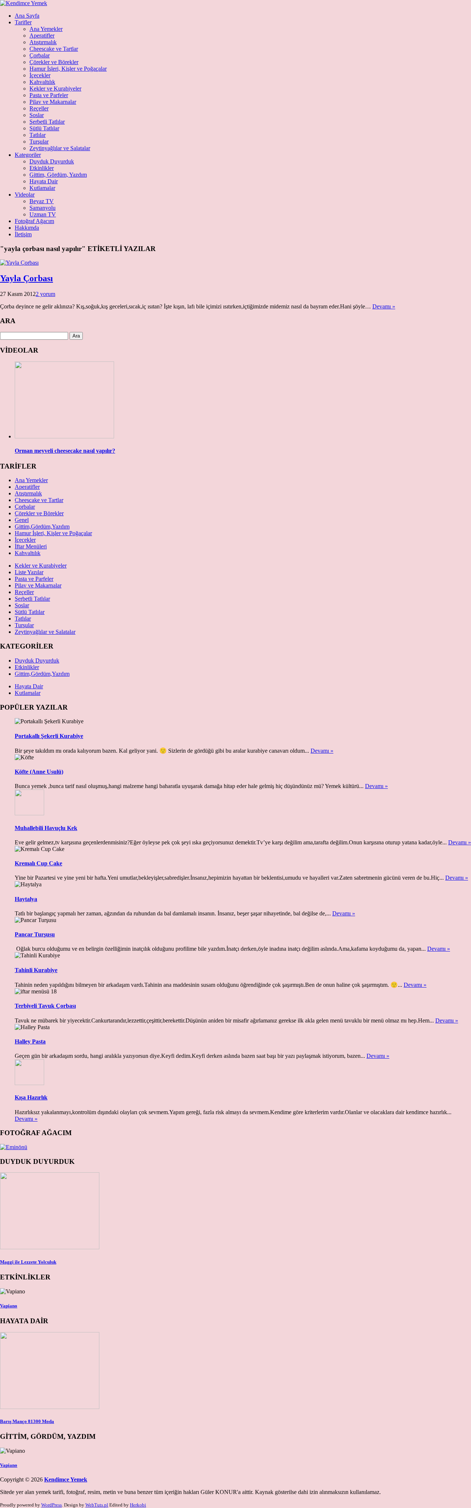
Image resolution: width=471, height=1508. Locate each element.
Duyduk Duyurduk (51, 161)
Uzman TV (42, 214)
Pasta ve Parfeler (48, 95)
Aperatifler (41, 35)
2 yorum (45, 294)
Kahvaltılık (42, 82)
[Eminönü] (13, 1147)
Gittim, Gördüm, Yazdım (58, 175)
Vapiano (8, 1306)
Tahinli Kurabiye (36, 970)
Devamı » (383, 306)
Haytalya (26, 899)
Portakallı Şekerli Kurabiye (49, 736)
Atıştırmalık (43, 42)
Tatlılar (37, 135)
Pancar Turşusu (35, 934)
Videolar (25, 194)
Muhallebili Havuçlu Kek (46, 828)
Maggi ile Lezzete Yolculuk (28, 1262)
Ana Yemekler (46, 29)
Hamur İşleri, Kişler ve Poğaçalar (68, 69)
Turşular (39, 141)
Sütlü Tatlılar (44, 128)
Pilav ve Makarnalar (52, 102)
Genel (22, 520)
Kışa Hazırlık (31, 1097)
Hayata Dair (43, 181)
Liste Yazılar (29, 572)
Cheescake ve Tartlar (53, 49)
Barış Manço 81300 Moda (27, 1421)
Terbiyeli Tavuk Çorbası (45, 1006)
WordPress (51, 1505)
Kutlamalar (42, 188)
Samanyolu (42, 208)
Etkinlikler (41, 168)
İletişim (23, 234)
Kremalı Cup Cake (38, 863)
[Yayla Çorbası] (19, 262)
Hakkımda (27, 228)
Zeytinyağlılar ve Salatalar (59, 148)
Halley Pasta (30, 1041)
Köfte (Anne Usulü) (39, 772)
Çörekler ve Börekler (53, 62)
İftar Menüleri (31, 546)
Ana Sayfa (27, 16)
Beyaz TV (41, 201)
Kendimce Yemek (65, 1479)
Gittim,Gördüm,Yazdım (42, 526)
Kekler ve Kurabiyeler (55, 88)
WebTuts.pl (96, 1505)
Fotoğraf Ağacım (34, 221)
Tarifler (23, 22)
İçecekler (39, 75)
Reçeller (39, 108)
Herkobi (138, 1505)
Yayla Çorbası (26, 278)
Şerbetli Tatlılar (47, 122)
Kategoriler (28, 155)
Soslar (36, 115)
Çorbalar (39, 55)
